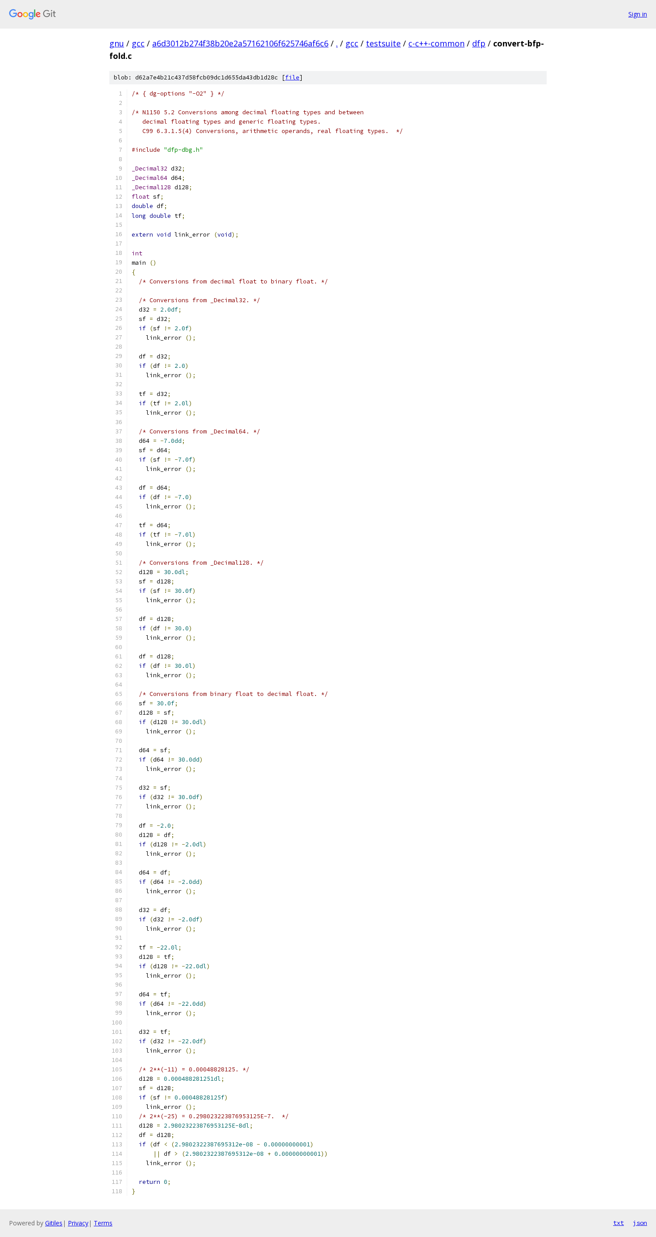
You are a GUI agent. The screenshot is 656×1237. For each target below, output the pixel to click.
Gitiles (53, 1223)
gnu (116, 43)
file (292, 77)
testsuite (383, 43)
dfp (479, 43)
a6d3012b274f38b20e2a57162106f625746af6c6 (240, 43)
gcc (138, 43)
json (640, 1223)
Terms (103, 1223)
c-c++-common (436, 43)
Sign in (637, 14)
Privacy (78, 1223)
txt (618, 1223)
